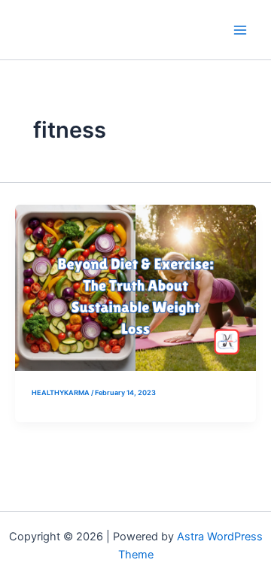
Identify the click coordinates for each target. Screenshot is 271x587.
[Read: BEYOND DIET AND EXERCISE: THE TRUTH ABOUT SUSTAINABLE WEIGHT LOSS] (135, 287)
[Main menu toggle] (240, 30)
